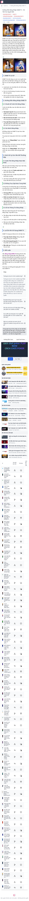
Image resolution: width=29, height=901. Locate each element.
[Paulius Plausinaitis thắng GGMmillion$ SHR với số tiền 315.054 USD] (5, 419)
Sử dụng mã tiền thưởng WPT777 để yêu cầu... (7, 840)
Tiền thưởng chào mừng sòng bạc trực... (7, 653)
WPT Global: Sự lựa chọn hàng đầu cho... (7, 511)
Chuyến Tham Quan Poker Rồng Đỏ (22, 443)
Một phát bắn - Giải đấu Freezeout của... (7, 805)
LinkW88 (15, 410)
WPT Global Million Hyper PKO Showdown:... (7, 505)
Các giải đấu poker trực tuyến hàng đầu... (7, 737)
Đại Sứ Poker (17, 415)
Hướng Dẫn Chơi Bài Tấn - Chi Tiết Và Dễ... (7, 622)
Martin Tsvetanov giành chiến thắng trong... (7, 756)
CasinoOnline (21, 410)
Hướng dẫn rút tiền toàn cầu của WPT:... (7, 499)
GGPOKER (14, 420)
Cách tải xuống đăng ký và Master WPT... (7, 787)
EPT (10, 438)
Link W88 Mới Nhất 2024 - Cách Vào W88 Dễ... (7, 635)
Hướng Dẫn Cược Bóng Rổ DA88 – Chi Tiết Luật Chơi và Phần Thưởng (8, 339)
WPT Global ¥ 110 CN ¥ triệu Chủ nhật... (7, 647)
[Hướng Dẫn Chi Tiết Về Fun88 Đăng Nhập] (5, 401)
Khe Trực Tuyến (11, 388)
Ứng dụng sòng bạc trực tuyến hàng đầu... (7, 706)
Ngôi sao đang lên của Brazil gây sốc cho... (7, 576)
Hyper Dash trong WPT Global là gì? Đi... (7, 599)
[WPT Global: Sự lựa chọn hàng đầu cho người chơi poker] (5, 414)
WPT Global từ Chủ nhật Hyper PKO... (7, 835)
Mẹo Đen (10, 397)
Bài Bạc (10, 420)
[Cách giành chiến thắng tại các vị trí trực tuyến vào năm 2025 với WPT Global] (5, 387)
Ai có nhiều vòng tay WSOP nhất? (7, 541)
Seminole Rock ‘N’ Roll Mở (21, 383)
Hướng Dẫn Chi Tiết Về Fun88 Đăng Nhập (7, 469)
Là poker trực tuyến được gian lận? (7, 552)
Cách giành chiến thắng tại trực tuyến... (7, 588)
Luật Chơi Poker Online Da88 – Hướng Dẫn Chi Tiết (20, 339)
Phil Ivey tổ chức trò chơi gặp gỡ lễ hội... (7, 829)
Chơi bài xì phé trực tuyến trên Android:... (6, 864)
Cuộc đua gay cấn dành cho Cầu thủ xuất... (7, 781)
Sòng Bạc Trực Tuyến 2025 (14, 430)
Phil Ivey (23, 415)
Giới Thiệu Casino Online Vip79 (7, 671)
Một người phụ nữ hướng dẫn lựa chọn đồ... (7, 847)
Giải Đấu (19, 420)
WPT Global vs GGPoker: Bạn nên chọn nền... (7, 523)
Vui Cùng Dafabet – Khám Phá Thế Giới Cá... (7, 823)
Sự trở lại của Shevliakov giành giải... (7, 718)
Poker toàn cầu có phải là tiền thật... (7, 571)
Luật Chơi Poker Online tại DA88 (7, 852)
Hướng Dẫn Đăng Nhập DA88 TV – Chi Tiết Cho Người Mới (18, 5)
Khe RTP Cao (25, 388)
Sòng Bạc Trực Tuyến (24, 397)
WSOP (10, 457)
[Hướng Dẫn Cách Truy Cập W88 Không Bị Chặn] (5, 409)
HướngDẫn (11, 410)
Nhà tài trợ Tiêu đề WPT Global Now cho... (7, 546)
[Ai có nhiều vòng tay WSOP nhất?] (5, 456)
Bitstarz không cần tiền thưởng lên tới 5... (7, 743)
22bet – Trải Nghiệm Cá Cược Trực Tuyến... (7, 775)
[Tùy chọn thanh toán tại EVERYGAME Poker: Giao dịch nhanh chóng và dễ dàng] (5, 424)
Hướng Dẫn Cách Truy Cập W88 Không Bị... (7, 712)
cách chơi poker (6, 5)
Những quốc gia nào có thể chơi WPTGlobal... (7, 665)
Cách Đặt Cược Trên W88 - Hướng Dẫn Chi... (7, 749)
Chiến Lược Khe (19, 388)
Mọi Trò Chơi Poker (12, 425)
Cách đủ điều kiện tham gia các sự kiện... (7, 700)
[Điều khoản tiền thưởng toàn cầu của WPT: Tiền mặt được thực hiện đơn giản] (5, 446)
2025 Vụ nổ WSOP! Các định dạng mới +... (6, 481)
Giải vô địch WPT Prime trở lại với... (7, 870)
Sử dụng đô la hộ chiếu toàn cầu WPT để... (7, 616)
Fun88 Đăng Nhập (15, 402)
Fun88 (10, 402)
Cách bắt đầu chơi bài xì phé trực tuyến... (7, 557)
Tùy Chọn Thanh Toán (21, 425)
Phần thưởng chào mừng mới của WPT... (7, 641)
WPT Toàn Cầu (16, 397)
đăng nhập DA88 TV (10, 254)
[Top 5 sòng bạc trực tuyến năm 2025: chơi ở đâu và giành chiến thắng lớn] (5, 429)
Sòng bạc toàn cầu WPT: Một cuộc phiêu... (7, 881)
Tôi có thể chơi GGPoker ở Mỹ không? (7, 594)
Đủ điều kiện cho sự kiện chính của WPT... (7, 694)
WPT (14, 383)
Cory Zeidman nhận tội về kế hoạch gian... (6, 564)
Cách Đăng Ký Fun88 (24, 402)
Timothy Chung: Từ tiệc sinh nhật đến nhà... (7, 682)
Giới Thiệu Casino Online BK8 (7, 487)
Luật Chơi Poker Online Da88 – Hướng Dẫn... (7, 529)
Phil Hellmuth (14, 457)
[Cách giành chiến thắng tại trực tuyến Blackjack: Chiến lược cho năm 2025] (5, 396)
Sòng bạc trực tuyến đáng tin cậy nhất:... (7, 582)
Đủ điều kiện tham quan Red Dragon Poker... (7, 811)
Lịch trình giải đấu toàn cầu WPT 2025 (7, 475)
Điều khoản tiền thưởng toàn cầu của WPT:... (7, 659)
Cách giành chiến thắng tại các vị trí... (7, 611)
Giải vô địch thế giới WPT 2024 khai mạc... (7, 676)
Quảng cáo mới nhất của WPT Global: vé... (7, 688)
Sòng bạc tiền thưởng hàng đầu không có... (7, 517)
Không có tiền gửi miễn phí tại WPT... (7, 887)
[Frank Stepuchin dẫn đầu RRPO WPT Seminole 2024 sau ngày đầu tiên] (5, 382)
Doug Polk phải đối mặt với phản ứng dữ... (7, 817)
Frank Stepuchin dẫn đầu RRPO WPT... (7, 605)
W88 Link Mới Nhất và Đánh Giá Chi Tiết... (7, 769)
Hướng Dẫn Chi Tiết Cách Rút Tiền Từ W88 (7, 493)
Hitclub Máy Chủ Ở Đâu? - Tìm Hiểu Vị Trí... (7, 875)
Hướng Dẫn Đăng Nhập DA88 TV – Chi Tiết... (7, 535)
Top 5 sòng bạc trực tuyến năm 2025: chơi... (7, 628)
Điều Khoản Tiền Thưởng (20, 447)
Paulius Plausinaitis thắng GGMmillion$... (7, 793)
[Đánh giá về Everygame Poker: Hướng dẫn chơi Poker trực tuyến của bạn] (5, 451)
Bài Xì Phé (10, 383)
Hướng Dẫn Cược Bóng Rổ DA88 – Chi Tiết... (7, 799)
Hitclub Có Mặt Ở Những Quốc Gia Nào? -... (7, 763)
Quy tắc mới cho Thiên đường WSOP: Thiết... (7, 725)
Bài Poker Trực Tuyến (21, 452)
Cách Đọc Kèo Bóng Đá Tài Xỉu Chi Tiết (7, 858)
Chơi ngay (25, 368)
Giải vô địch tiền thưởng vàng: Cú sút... (7, 731)
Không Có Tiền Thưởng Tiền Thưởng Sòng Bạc (17, 393)
